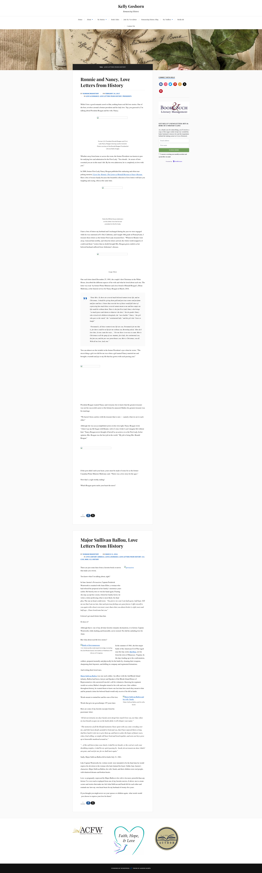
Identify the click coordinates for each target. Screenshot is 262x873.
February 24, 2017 (112, 93)
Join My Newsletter (130, 19)
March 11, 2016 (111, 554)
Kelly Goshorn (131, 6)
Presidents (127, 96)
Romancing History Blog (149, 19)
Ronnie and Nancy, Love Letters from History (105, 82)
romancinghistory (91, 93)
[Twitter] (170, 84)
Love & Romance (92, 96)
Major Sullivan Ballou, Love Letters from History (109, 543)
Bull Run (133, 651)
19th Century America (95, 557)
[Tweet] (93, 515)
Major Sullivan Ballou (89, 676)
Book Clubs (115, 19)
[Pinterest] (175, 84)
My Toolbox (167, 19)
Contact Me (131, 26)
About (89, 19)
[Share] (88, 515)
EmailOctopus (178, 161)
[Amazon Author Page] (184, 84)
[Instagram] (165, 84)
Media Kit (180, 19)
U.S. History (94, 559)
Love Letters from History (111, 96)
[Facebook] (161, 84)
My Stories (101, 19)
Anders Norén (145, 868)
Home (80, 19)
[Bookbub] (161, 91)
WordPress (125, 868)
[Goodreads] (180, 84)
